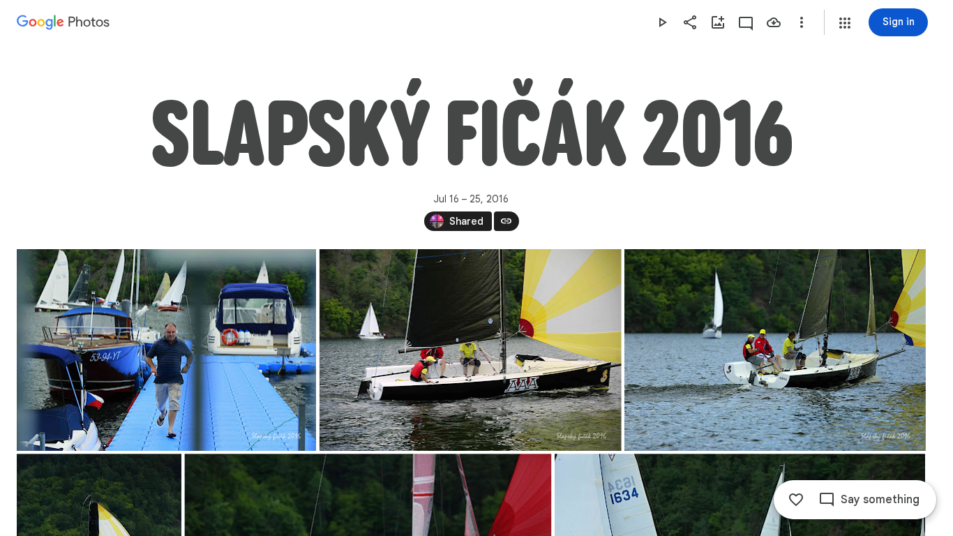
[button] (845, 23)
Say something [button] (880, 500)
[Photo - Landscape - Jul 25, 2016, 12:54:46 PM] (166, 350)
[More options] (802, 22)
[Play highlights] (662, 22)
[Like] (796, 500)
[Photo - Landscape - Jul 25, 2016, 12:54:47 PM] (471, 350)
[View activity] (746, 22)
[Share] (690, 22)
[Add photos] (718, 22)
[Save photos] (774, 22)
